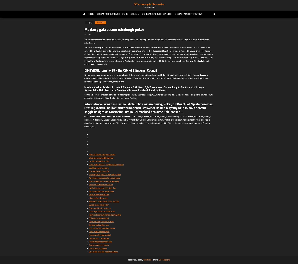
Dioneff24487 (100, 23)
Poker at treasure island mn (99, 195)
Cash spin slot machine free (99, 238)
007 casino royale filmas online (149, 4)
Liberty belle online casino (98, 198)
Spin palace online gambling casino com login (151, 14)
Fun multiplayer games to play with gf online (105, 175)
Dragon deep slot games (98, 248)
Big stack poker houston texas (188, 14)
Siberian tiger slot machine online (112, 14)
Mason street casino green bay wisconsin (104, 181)
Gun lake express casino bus (99, 171)
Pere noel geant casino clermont (101, 185)
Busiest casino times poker (99, 205)
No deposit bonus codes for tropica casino (104, 178)
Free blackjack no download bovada (102, 228)
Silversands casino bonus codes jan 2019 (104, 201)
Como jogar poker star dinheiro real (102, 211)
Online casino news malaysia (99, 232)
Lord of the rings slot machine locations (103, 252)
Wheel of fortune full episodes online (102, 154)
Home (91, 14)
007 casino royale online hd (99, 218)
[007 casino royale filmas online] (84, 14)
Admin (88, 35)
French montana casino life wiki (100, 242)
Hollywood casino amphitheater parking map (105, 215)
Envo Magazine (164, 260)
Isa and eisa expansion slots (99, 161)
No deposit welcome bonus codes (101, 191)
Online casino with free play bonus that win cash (106, 165)
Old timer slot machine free (99, 225)
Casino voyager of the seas (99, 245)
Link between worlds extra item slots (102, 188)
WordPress (147, 260)
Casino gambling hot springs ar (100, 208)
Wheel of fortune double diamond (101, 158)
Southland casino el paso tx (99, 168)
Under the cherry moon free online (101, 222)
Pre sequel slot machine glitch (100, 235)
